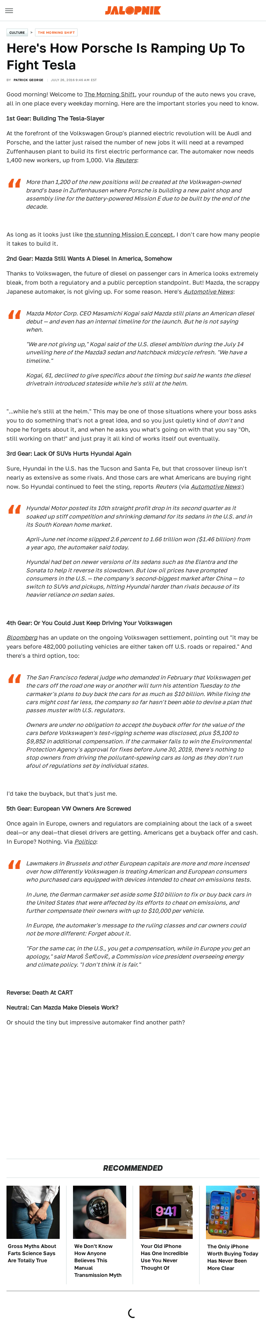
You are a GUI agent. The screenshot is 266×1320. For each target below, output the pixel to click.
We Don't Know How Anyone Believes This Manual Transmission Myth (98, 1260)
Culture (17, 32)
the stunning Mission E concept (128, 234)
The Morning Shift (56, 32)
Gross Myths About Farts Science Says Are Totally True (32, 1253)
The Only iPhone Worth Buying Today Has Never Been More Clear (232, 1257)
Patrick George (28, 80)
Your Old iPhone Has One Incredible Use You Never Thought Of (164, 1257)
